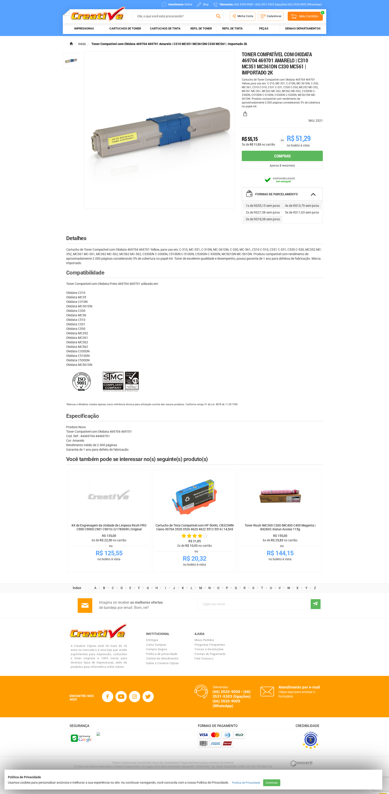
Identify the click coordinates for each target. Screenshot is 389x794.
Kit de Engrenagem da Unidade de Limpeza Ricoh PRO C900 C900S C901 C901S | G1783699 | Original (109, 527)
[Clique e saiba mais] (98, 734)
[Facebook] (107, 696)
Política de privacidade (161, 654)
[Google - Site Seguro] (81, 738)
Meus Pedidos (204, 640)
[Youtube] (121, 696)
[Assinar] (316, 604)
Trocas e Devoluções (209, 649)
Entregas (152, 640)
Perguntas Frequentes (209, 644)
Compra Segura (156, 649)
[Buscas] (218, 16)
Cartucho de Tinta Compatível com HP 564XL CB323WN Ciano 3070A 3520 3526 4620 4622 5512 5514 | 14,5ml (195, 527)
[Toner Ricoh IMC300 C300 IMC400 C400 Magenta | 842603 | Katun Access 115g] (280, 496)
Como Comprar (156, 644)
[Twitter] (148, 696)
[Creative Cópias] (95, 13)
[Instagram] (134, 696)
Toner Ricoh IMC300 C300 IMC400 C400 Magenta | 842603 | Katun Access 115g (280, 527)
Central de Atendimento (162, 658)
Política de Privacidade (246, 782)
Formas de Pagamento (210, 654)
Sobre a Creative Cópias (162, 663)
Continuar (272, 782)
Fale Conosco (203, 658)
